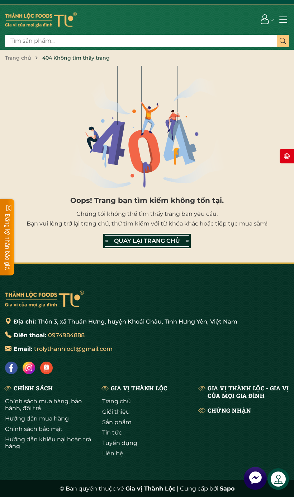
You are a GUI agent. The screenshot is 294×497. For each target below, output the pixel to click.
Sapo (227, 488)
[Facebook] (11, 368)
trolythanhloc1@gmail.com (73, 348)
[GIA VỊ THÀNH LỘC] (41, 19)
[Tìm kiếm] (283, 41)
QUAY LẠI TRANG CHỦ (147, 240)
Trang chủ (116, 401)
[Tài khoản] (265, 19)
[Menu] (283, 19)
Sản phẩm (117, 422)
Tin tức (112, 432)
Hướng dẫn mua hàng (37, 418)
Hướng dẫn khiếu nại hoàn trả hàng (48, 443)
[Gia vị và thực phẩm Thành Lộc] (44, 298)
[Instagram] (29, 368)
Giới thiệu (116, 411)
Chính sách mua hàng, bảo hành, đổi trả (43, 405)
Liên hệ (112, 453)
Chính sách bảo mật (34, 429)
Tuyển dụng (119, 443)
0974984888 (66, 335)
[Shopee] (46, 368)
